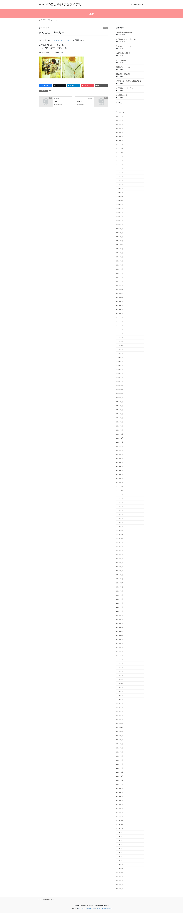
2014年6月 (119, 699)
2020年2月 (119, 426)
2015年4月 (119, 659)
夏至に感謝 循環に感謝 (123, 74)
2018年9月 (119, 494)
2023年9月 (119, 253)
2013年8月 (119, 740)
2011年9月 (119, 832)
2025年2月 (119, 184)
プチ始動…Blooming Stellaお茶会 (126, 32)
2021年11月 (119, 341)
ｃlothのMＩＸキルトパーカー (63, 40)
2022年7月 (119, 309)
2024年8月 (119, 208)
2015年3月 (119, 663)
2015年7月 (119, 647)
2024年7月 (119, 212)
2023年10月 (120, 249)
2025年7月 (119, 164)
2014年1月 (119, 720)
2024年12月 (120, 192)
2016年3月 (119, 615)
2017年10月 (120, 538)
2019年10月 (120, 442)
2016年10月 (120, 587)
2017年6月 (119, 555)
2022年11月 (119, 293)
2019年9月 (119, 446)
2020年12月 (120, 386)
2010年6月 (119, 889)
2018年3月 (119, 518)
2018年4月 (119, 514)
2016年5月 (119, 607)
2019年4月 (119, 466)
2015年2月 (119, 667)
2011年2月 (119, 856)
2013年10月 (120, 732)
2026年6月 (119, 120)
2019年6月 (119, 458)
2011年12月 (119, 820)
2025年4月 (119, 176)
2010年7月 (119, 885)
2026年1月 (119, 140)
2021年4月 (119, 369)
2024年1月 (119, 237)
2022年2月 (119, 329)
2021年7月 (119, 357)
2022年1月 (119, 333)
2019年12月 (120, 434)
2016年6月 (119, 603)
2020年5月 (119, 414)
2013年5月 (119, 752)
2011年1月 (119, 860)
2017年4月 (119, 563)
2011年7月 (119, 840)
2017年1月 (119, 575)
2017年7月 (119, 551)
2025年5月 (119, 172)
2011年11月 (119, 824)
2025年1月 (119, 188)
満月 (55, 101)
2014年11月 (119, 679)
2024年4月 (119, 225)
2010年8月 (119, 881)
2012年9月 (119, 784)
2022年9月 (119, 301)
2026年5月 (119, 124)
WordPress (81, 908)
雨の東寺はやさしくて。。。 (124, 46)
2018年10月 (120, 490)
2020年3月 (119, 422)
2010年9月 (119, 877)
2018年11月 (119, 486)
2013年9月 (119, 736)
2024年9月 (119, 204)
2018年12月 (120, 482)
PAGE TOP (177, 884)
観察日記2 (80, 101)
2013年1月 (119, 768)
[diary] (45, 101)
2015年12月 (120, 627)
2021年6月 (119, 361)
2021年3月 (119, 373)
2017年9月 (119, 542)
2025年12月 (120, 144)
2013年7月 (119, 744)
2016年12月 (120, 579)
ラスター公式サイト (46, 899)
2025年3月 (119, 180)
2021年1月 (119, 382)
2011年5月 (119, 844)
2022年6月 (119, 313)
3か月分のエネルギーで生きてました (127, 39)
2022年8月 (119, 305)
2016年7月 (119, 599)
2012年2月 (119, 812)
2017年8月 (119, 547)
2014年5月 (119, 703)
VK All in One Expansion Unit (104, 908)
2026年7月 (119, 116)
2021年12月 (120, 337)
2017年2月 (119, 571)
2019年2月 (119, 474)
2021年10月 (120, 345)
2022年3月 (119, 325)
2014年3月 (119, 712)
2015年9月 (119, 639)
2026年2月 (119, 136)
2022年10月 (120, 297)
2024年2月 (119, 233)
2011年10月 (119, 828)
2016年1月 (119, 623)
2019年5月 (119, 462)
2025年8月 (119, 160)
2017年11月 (119, 534)
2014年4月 (119, 708)
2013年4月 (119, 756)
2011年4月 (119, 848)
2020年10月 (120, 394)
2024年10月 (120, 200)
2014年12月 (120, 675)
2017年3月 (119, 567)
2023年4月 (119, 273)
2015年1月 (119, 671)
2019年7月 (119, 454)
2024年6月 (119, 216)
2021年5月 (119, 365)
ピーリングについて (122, 60)
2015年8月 (119, 643)
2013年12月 (120, 724)
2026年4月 (119, 128)
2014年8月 (119, 691)
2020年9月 (119, 398)
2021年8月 (119, 353)
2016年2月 (119, 619)
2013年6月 (119, 748)
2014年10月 (120, 683)
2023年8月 (119, 257)
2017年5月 (119, 559)
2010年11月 (119, 868)
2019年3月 (119, 470)
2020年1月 (119, 430)
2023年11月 (119, 245)
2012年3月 (119, 808)
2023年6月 (119, 265)
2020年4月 (119, 418)
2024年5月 (119, 221)
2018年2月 (119, 522)
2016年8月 (119, 595)
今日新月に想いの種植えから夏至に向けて (128, 81)
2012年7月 (119, 792)
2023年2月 (119, 281)
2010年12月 (120, 864)
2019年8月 (119, 450)
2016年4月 (119, 611)
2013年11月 (119, 728)
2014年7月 (119, 695)
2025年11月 (119, 148)
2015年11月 (119, 631)
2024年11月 (119, 196)
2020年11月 (119, 390)
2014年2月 (119, 716)
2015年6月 (119, 651)
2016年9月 (119, 591)
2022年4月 (119, 321)
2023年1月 (119, 285)
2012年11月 (119, 776)
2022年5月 (119, 317)
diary (105, 27)
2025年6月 (119, 168)
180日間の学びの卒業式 (123, 53)
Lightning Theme (90, 908)
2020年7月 (119, 406)
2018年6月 (119, 506)
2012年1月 (119, 816)
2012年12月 (120, 772)
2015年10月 (120, 635)
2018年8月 (119, 498)
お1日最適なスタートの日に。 (125, 88)
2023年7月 (119, 261)
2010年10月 (120, 873)
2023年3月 (119, 277)
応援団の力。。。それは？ (124, 67)
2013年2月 (119, 764)
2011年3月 (119, 852)
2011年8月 (119, 836)
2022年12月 (120, 289)
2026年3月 (119, 132)
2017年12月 (120, 530)
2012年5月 (119, 800)
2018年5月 (119, 510)
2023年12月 (120, 241)
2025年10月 (120, 152)
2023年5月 (119, 269)
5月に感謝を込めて (121, 95)
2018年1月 (119, 526)
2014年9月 (119, 687)
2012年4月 (119, 804)
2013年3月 (119, 760)
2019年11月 (119, 438)
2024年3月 (119, 229)
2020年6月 (119, 410)
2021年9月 (119, 349)
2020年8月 (119, 402)
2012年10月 (120, 780)
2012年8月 (119, 788)
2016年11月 (119, 583)
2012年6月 (119, 796)
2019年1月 (119, 478)
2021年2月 (119, 377)
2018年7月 (119, 502)
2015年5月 (119, 655)
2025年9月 (119, 156)
